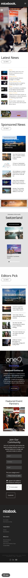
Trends (19, 81)
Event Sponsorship (7, 521)
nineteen (15, 81)
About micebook (7, 540)
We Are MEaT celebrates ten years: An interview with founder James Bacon (17, 102)
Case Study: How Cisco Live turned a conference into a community (16, 73)
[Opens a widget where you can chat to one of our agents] (6, 575)
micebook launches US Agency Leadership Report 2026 (17, 83)
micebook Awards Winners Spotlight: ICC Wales (16, 78)
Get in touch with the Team (9, 543)
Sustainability (6, 545)
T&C (14, 556)
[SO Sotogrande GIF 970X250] (14, 117)
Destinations (6, 531)
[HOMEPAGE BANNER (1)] (14, 206)
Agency (10, 70)
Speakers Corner (17, 426)
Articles (5, 530)
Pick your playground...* (13, 472)
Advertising (5, 541)
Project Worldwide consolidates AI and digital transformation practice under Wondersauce (17, 89)
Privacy (19, 556)
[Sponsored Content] (14, 151)
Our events (5, 520)
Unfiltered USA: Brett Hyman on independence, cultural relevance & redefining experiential (17, 96)
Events (10, 81)
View (4, 49)
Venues (15, 76)
